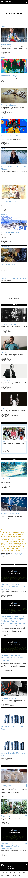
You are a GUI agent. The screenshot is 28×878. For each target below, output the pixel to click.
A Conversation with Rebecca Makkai (13, 167)
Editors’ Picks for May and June (12, 727)
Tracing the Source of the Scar (13, 278)
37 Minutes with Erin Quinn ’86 (11, 513)
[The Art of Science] (14, 255)
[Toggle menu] (26, 2)
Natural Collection (8, 105)
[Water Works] (14, 35)
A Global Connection (10, 232)
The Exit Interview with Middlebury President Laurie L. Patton (13, 586)
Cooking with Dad (8, 201)
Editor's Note (5, 246)
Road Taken (4, 183)
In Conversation (6, 380)
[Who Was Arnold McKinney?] (14, 126)
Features (3, 117)
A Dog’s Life (5, 408)
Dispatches (14, 423)
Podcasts (14, 564)
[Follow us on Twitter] (26, 864)
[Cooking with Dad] (14, 191)
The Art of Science (9, 264)
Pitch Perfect (5, 352)
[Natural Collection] (14, 95)
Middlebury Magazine (7, 2)
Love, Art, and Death (10, 698)
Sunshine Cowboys (9, 75)
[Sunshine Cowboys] (14, 66)
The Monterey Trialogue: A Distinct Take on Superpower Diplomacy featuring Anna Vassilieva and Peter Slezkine (13, 619)
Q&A (14, 493)
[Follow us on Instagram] (23, 865)
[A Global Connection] (14, 223)
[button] (2, 439)
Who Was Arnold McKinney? (13, 136)
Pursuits (3, 26)
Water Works (6, 44)
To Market (5, 441)
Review (3, 57)
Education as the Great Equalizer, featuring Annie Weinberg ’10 (12, 657)
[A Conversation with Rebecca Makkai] (14, 157)
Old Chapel (4, 214)
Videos (14, 765)
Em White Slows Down (8, 324)
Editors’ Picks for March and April (13, 754)
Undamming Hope (7, 479)
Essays (14, 459)
